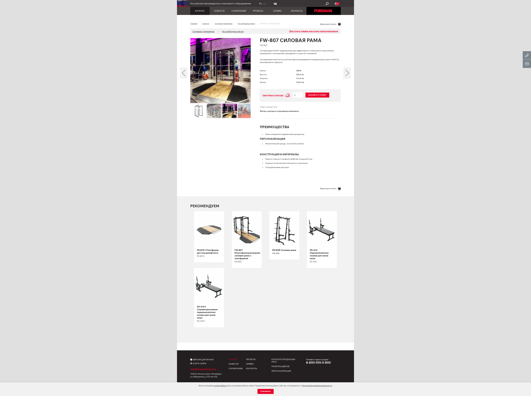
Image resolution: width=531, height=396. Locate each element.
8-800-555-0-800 (318, 362)
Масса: (263, 70)
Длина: (263, 82)
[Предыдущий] (184, 73)
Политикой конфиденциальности (317, 385)
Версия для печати (203, 359)
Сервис (277, 11)
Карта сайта (199, 363)
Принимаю (265, 391)
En (264, 3)
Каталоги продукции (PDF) (283, 360)
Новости (219, 11)
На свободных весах (246, 23)
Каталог (200, 11)
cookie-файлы (220, 385)
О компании (238, 11)
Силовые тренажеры (223, 23)
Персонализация (281, 371)
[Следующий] (347, 73)
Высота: (263, 74)
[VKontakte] (275, 3)
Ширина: (264, 78)
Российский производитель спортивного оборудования (220, 3)
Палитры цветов (280, 366)
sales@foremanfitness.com (203, 369)
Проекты (258, 11)
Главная (193, 23)
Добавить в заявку (317, 95)
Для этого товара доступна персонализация (313, 31)
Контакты (297, 11)
